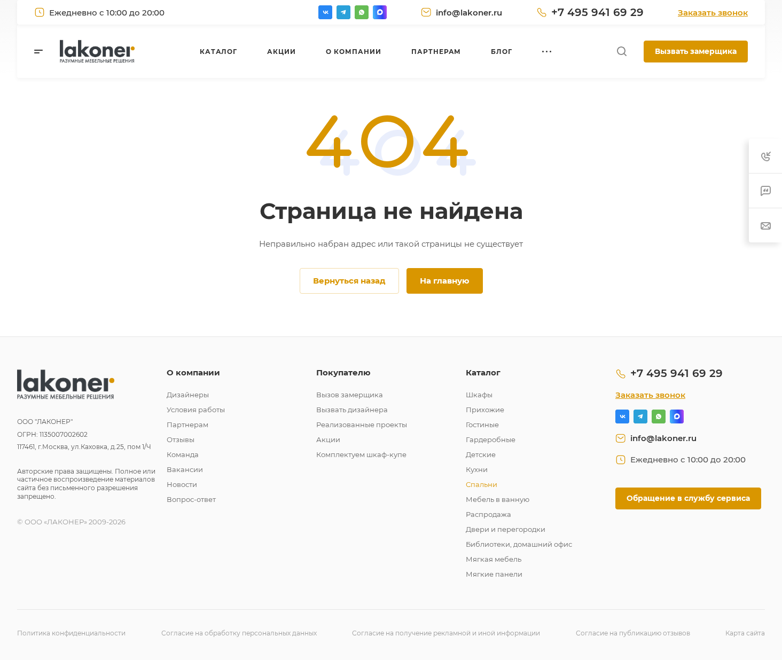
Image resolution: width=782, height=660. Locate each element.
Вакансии (185, 469)
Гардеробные (490, 439)
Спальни (481, 484)
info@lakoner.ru (469, 12)
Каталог (483, 372)
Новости (182, 484)
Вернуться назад (349, 281)
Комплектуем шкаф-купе (361, 454)
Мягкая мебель (493, 559)
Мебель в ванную (497, 499)
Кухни (477, 469)
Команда (183, 454)
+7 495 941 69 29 (597, 12)
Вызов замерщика (349, 394)
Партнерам (187, 424)
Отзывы (180, 439)
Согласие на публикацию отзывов (633, 633)
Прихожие (485, 409)
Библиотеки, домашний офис (519, 544)
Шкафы (479, 394)
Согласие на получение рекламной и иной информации (446, 633)
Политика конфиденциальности (71, 633)
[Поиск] (621, 51)
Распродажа (488, 514)
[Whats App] (362, 12)
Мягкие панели (494, 574)
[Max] (380, 12)
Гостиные (482, 424)
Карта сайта (745, 633)
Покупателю (343, 372)
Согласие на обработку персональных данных (239, 633)
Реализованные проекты (361, 424)
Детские (481, 454)
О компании (193, 372)
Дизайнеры (188, 394)
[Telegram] (343, 12)
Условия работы (196, 409)
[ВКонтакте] (325, 12)
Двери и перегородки (505, 529)
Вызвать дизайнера (352, 409)
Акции (328, 439)
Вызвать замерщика (696, 51)
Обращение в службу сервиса (688, 498)
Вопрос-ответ (191, 499)
